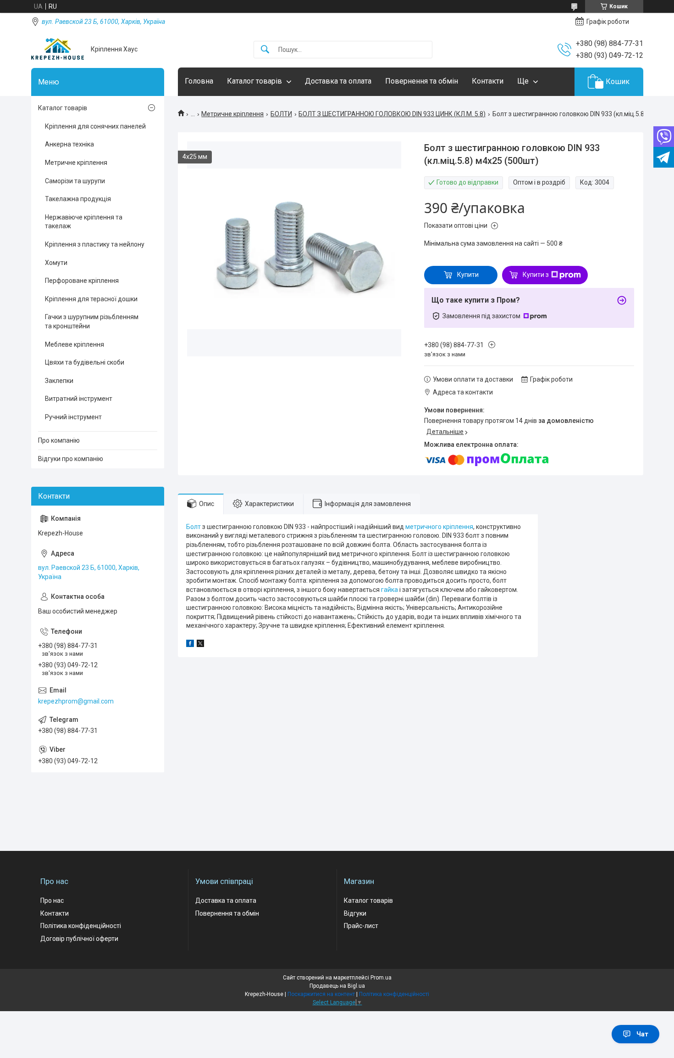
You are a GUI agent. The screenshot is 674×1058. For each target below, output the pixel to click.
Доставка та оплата (338, 81)
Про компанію (59, 440)
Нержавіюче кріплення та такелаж (83, 222)
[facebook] (190, 644)
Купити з (536, 274)
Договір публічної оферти (79, 938)
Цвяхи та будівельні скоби (84, 362)
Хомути (56, 262)
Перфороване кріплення (82, 280)
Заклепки (59, 380)
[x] (200, 644)
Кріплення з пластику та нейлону (94, 244)
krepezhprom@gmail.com (76, 701)
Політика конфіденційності (80, 925)
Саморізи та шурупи (75, 181)
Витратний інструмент (78, 398)
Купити (468, 274)
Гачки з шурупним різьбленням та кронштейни (91, 321)
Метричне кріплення (232, 114)
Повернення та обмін (421, 81)
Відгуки (355, 913)
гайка (389, 589)
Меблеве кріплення (74, 344)
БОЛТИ (281, 114)
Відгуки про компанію (70, 458)
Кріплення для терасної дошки (91, 299)
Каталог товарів (254, 81)
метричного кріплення (439, 526)
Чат (642, 1034)
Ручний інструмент (73, 417)
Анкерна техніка (69, 144)
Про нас (52, 900)
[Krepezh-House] (57, 49)
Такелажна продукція (78, 199)
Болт (193, 526)
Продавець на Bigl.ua (337, 986)
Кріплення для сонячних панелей (95, 126)
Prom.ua (381, 977)
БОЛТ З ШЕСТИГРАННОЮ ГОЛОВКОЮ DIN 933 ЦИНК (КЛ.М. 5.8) (392, 114)
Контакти (487, 81)
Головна (199, 81)
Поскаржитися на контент (321, 994)
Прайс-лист (361, 925)
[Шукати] (265, 50)
